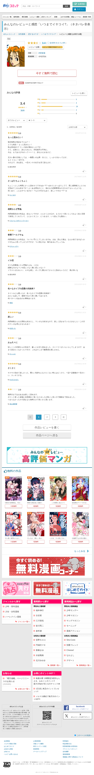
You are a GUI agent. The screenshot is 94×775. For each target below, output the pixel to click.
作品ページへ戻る (47, 435)
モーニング (71, 626)
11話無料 (14, 542)
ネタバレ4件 (60, 43)
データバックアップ (40, 751)
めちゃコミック (9, 34)
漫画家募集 (66, 754)
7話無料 (35, 542)
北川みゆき (41, 660)
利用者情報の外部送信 (70, 746)
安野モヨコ (41, 640)
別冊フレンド (72, 645)
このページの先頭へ (84, 735)
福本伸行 (40, 610)
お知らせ (7, 751)
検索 (66, 6)
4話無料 (35, 506)
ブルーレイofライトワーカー (19, 221)
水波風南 (40, 655)
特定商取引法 (67, 744)
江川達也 (40, 621)
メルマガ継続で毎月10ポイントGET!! (47, 697)
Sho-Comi (70, 640)
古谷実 (39, 615)
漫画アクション (73, 631)
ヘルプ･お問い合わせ (11, 754)
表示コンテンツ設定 (40, 746)
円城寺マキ (41, 645)
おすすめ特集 (65, 17)
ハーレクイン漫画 (13, 617)
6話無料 (80, 506)
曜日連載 (25, 17)
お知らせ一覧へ (24, 689)
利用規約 (66, 741)
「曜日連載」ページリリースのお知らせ (16, 681)
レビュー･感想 (34, 17)
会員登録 (7, 741)
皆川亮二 (40, 626)
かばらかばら (14, 380)
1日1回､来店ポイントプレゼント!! (46, 690)
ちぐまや (13, 195)
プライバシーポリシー (70, 749)
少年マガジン (72, 615)
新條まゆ (40, 650)
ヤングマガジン (73, 621)
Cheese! (70, 650)
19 (77, 106)
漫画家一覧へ (55, 665)
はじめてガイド (9, 746)
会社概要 (66, 751)
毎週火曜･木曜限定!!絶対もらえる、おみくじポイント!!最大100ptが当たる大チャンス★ (47, 681)
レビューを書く (79, 93)
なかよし (70, 655)
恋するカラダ (33, 34)
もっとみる (79, 551)
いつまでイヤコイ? (48, 34)
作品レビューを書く (47, 427)
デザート (70, 660)
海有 (11, 303)
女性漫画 (21, 34)
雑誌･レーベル (76, 17)
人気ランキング (46, 17)
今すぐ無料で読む (47, 73)
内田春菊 (41, 53)
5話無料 (58, 506)
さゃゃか (13, 354)
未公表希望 (13, 404)
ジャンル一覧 (7, 17)
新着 (55, 17)
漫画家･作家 (87, 17)
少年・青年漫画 (12, 606)
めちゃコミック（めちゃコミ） (42, 772)
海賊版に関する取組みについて (73, 757)
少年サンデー (72, 610)
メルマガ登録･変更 (10, 744)
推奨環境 (36, 749)
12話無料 (14, 506)
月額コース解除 (38, 744)
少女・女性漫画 (12, 612)
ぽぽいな (13, 328)
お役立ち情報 (8, 749)
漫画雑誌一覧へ (85, 665)
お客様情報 (37, 741)
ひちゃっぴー (14, 246)
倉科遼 (39, 631)
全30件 (52, 43)
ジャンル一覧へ (24, 622)
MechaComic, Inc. (54, 772)
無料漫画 (16, 17)
